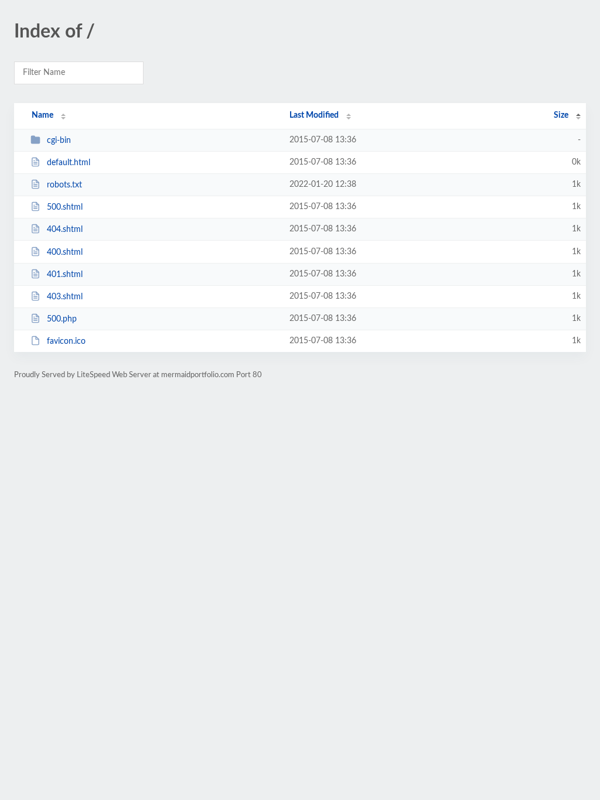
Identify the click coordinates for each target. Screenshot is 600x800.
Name (42, 115)
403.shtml (65, 297)
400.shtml (65, 252)
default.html (68, 163)
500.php (62, 319)
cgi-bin (59, 140)
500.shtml (65, 207)
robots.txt (64, 185)
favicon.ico (66, 341)
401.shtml (65, 275)
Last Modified (314, 115)
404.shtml (65, 229)
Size (561, 115)
